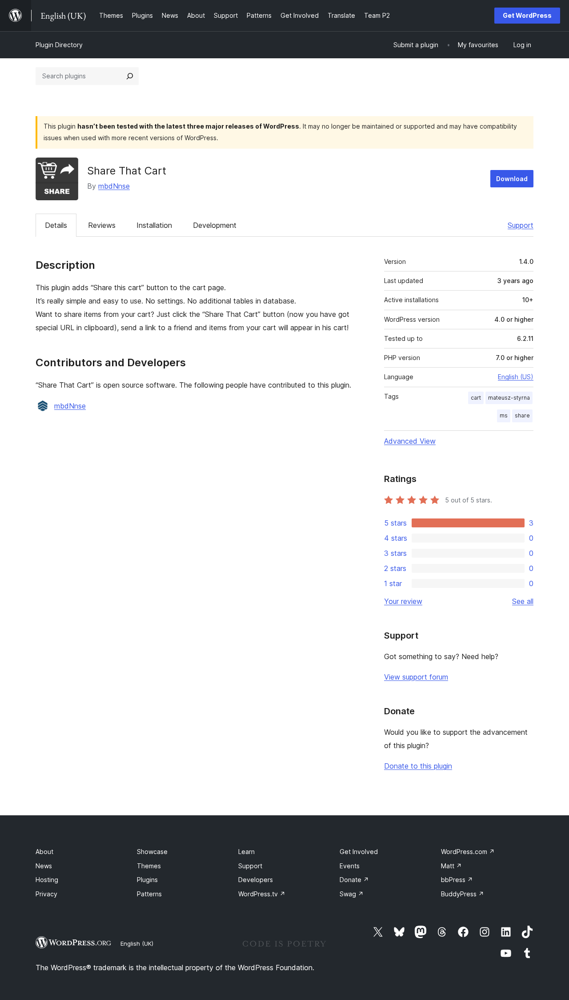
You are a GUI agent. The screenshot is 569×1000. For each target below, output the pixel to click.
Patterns (149, 894)
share (522, 415)
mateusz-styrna (509, 397)
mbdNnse (114, 186)
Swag (352, 894)
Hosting (47, 879)
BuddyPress (462, 894)
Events (350, 866)
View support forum (416, 676)
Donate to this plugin (418, 765)
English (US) (515, 377)
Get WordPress (527, 15)
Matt (451, 866)
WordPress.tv (261, 894)
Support (520, 225)
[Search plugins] (130, 76)
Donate (354, 879)
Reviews (102, 225)
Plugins (147, 879)
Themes (149, 866)
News (44, 866)
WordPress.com (468, 851)
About (44, 851)
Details (56, 225)
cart (476, 397)
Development (214, 225)
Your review (403, 601)
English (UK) (136, 943)
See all (522, 601)
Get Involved (359, 851)
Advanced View (410, 441)
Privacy (46, 894)
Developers (255, 879)
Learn (246, 851)
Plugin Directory (59, 45)
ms (504, 415)
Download (512, 178)
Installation (154, 225)
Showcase (152, 851)
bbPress (457, 879)
